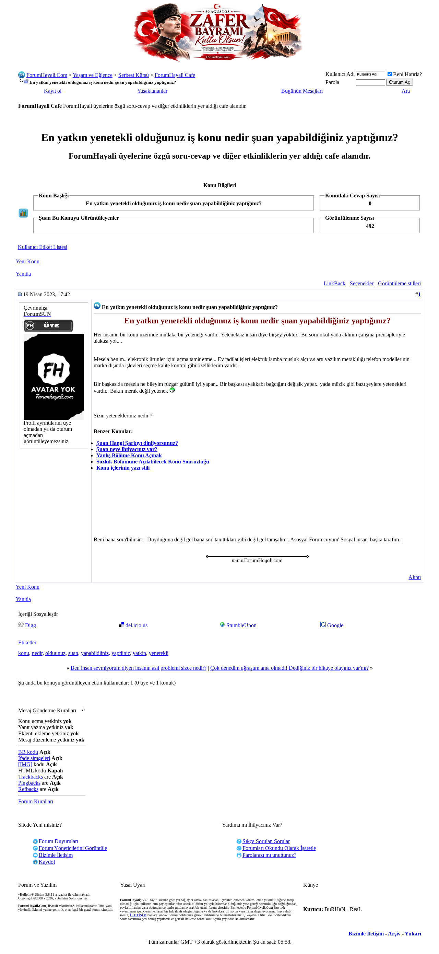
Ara (406, 91)
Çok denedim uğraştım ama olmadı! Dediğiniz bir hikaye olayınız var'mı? (289, 668)
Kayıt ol (52, 91)
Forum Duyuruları (58, 841)
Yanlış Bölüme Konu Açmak (129, 455)
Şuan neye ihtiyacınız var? (126, 449)
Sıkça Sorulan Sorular (266, 841)
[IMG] (25, 764)
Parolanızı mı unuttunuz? (269, 855)
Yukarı (413, 933)
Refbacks (28, 789)
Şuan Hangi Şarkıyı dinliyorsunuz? (137, 443)
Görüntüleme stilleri (399, 283)
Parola (332, 82)
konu (23, 653)
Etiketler (27, 642)
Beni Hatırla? (407, 74)
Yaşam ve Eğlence (92, 75)
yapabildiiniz (95, 653)
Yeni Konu (27, 261)
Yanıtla (23, 274)
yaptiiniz (120, 653)
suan (73, 653)
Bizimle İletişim (366, 933)
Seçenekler (361, 283)
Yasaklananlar (152, 91)
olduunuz (55, 653)
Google (335, 625)
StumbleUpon (241, 625)
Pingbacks (29, 783)
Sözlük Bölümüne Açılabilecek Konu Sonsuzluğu (152, 461)
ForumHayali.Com (46, 75)
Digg (30, 625)
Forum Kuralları (35, 801)
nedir (37, 653)
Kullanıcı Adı (340, 74)
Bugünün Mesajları (302, 91)
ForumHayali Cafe (175, 75)
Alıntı (414, 577)
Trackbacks (30, 777)
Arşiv (394, 933)
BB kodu (28, 752)
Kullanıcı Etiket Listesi (42, 247)
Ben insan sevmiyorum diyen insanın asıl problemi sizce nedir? (138, 668)
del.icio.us (136, 625)
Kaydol (47, 862)
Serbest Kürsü (133, 75)
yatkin (139, 653)
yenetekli (158, 653)
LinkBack (334, 283)
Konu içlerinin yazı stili (123, 468)
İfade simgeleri (34, 758)
